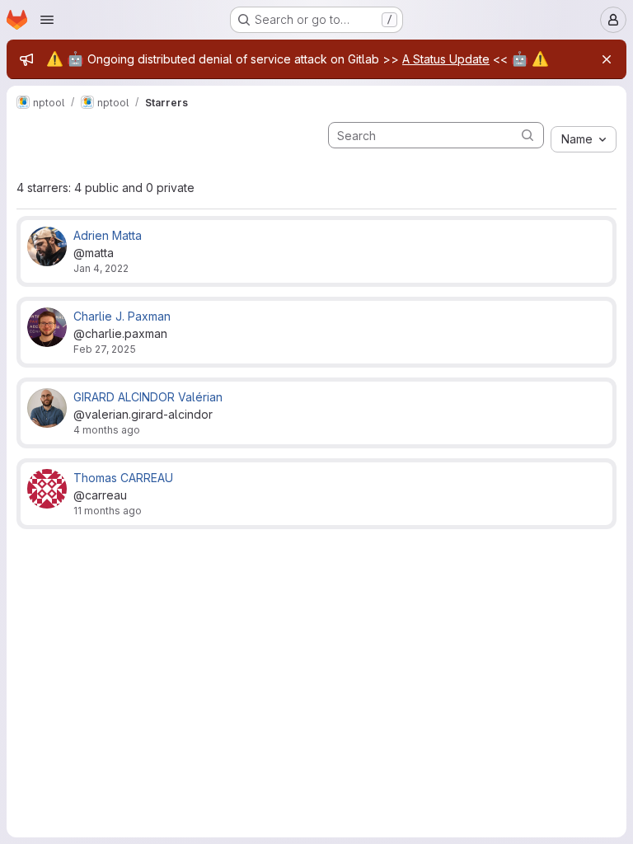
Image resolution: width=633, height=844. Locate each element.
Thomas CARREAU (123, 478)
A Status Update (446, 59)
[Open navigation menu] (47, 20)
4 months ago (106, 430)
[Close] (607, 59)
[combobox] (584, 139)
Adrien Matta (107, 235)
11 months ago (107, 510)
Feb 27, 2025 (104, 349)
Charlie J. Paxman (122, 316)
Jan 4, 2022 (101, 268)
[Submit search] (527, 135)
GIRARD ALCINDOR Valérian (148, 397)
